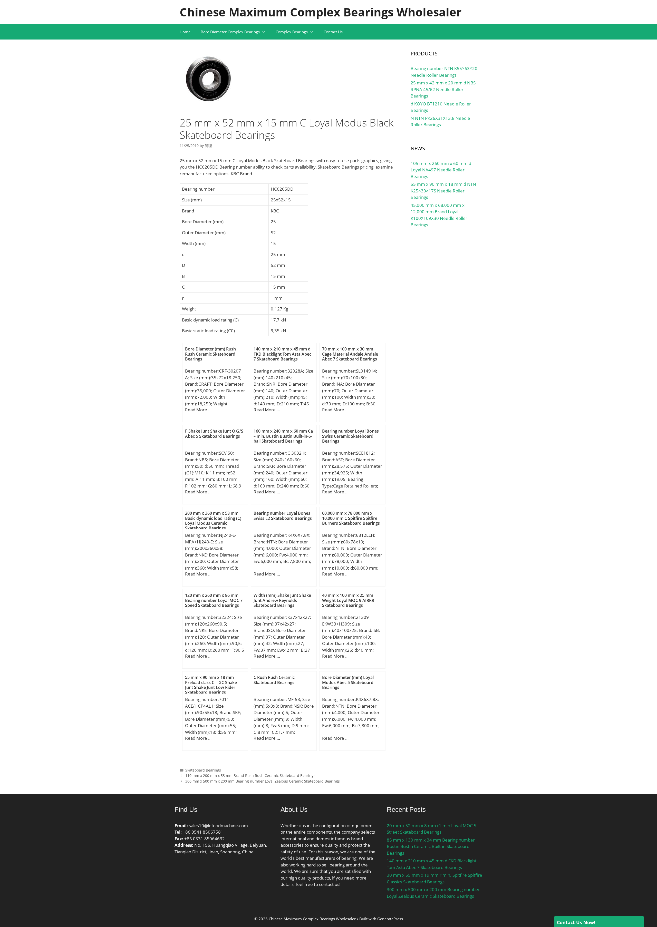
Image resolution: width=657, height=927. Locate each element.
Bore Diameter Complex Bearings (230, 31)
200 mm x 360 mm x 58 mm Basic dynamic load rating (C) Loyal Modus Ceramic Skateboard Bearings (213, 520)
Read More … (198, 410)
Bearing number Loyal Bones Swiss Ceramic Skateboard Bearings (350, 436)
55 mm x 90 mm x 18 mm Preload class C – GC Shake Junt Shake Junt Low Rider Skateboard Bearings (211, 685)
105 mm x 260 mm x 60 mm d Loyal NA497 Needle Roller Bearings (441, 169)
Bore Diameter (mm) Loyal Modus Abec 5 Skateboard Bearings (348, 682)
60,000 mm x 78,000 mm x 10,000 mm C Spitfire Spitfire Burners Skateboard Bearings (351, 518)
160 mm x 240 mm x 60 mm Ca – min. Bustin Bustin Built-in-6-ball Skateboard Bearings (283, 436)
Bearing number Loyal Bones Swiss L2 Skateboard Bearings (283, 515)
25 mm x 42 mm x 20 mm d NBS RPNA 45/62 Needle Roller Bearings (443, 89)
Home (185, 31)
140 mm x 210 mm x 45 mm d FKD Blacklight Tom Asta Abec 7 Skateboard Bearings (282, 354)
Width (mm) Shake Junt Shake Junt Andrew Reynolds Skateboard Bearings (282, 600)
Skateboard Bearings (203, 770)
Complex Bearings (292, 31)
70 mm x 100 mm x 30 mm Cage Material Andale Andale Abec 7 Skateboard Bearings (350, 354)
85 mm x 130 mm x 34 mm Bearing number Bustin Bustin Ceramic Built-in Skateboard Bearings (431, 846)
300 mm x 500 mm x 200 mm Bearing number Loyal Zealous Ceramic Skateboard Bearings (262, 781)
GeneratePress (390, 918)
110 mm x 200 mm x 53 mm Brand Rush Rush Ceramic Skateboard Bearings (250, 775)
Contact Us (333, 31)
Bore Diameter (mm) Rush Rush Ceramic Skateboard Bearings (210, 354)
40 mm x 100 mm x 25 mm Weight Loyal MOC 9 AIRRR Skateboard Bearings (348, 600)
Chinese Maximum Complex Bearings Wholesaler (320, 12)
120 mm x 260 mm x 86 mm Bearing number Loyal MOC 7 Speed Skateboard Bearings (214, 600)
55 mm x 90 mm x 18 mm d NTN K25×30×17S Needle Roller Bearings (443, 190)
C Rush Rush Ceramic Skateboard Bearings (274, 680)
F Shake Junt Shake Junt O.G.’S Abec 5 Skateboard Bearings (214, 433)
